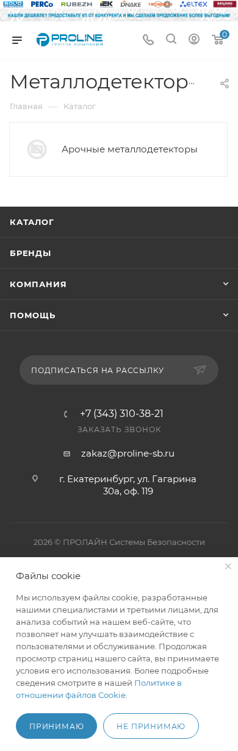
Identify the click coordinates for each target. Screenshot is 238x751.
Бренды (30, 253)
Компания (38, 284)
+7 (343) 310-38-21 (122, 414)
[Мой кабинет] (194, 40)
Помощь (33, 315)
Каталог (32, 222)
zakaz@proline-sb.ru (128, 453)
